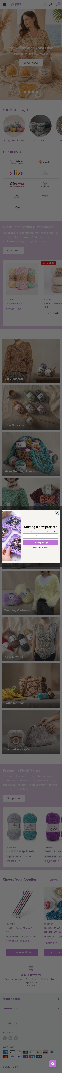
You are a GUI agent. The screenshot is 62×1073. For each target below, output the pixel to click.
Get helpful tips (40, 542)
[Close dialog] (57, 513)
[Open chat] (52, 1063)
